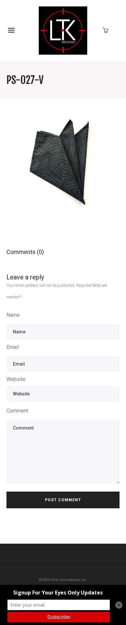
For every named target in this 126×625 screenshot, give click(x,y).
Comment (17, 411)
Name (13, 315)
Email (12, 347)
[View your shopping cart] (106, 30)
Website (16, 379)
